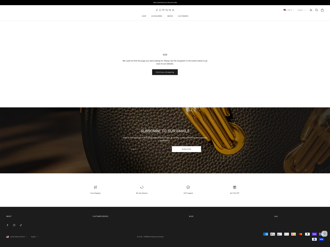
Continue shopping (165, 72)
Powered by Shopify (157, 237)
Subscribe (186, 149)
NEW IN (170, 16)
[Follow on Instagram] (14, 225)
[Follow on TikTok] (21, 225)
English (300, 10)
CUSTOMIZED (183, 16)
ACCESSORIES (156, 16)
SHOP (144, 16)
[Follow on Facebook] (7, 225)
